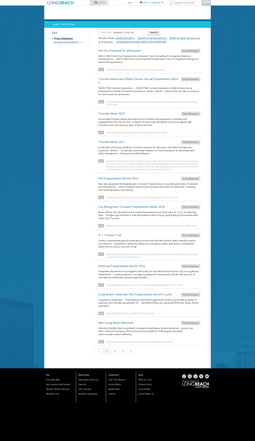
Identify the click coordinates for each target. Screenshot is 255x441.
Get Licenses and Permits (58, 384)
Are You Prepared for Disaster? (148, 51)
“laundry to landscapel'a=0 (152, 38)
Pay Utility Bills (53, 380)
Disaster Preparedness (66, 41)
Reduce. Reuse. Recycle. (58, 389)
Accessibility (144, 389)
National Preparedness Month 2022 (148, 266)
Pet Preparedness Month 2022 (148, 178)
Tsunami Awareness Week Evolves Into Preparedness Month (148, 81)
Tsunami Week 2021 (148, 142)
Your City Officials (116, 380)
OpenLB (82, 384)
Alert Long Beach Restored (148, 323)
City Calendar (84, 389)
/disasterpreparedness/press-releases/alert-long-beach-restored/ (139, 341)
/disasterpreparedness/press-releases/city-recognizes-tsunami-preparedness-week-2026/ (151, 225)
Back (54, 32)
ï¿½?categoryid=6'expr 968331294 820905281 (141, 41)
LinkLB (111, 394)
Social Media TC (146, 394)
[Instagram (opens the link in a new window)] (190, 376)
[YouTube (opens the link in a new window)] (207, 376)
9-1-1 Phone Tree (148, 235)
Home (56, 24)
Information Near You (88, 380)
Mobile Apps (114, 389)
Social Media (114, 384)
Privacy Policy (145, 384)
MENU (102, 2)
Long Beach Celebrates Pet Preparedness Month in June (148, 294)
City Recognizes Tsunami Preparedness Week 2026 (148, 207)
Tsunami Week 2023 (148, 113)
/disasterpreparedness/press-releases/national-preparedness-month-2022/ (144, 285)
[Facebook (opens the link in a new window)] (184, 376)
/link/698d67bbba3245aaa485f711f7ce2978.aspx (130, 313)
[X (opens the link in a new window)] (195, 376)
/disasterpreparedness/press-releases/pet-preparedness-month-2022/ (142, 197)
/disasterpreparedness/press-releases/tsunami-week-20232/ (136, 132)
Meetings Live (52, 394)
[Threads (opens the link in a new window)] (201, 376)
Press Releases (63, 38)
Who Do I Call (144, 380)
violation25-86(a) (125, 38)
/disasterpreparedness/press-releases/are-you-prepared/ (135, 69)
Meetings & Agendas (88, 394)
